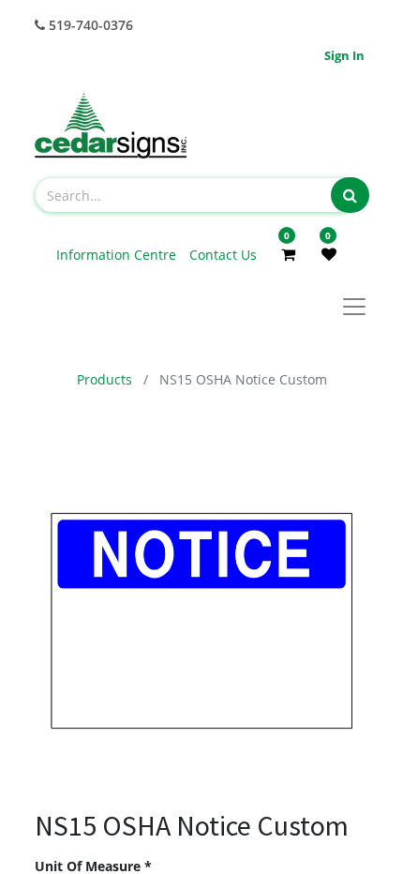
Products (104, 379)
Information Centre (118, 255)
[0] (288, 254)
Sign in (344, 55)
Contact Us (223, 255)
